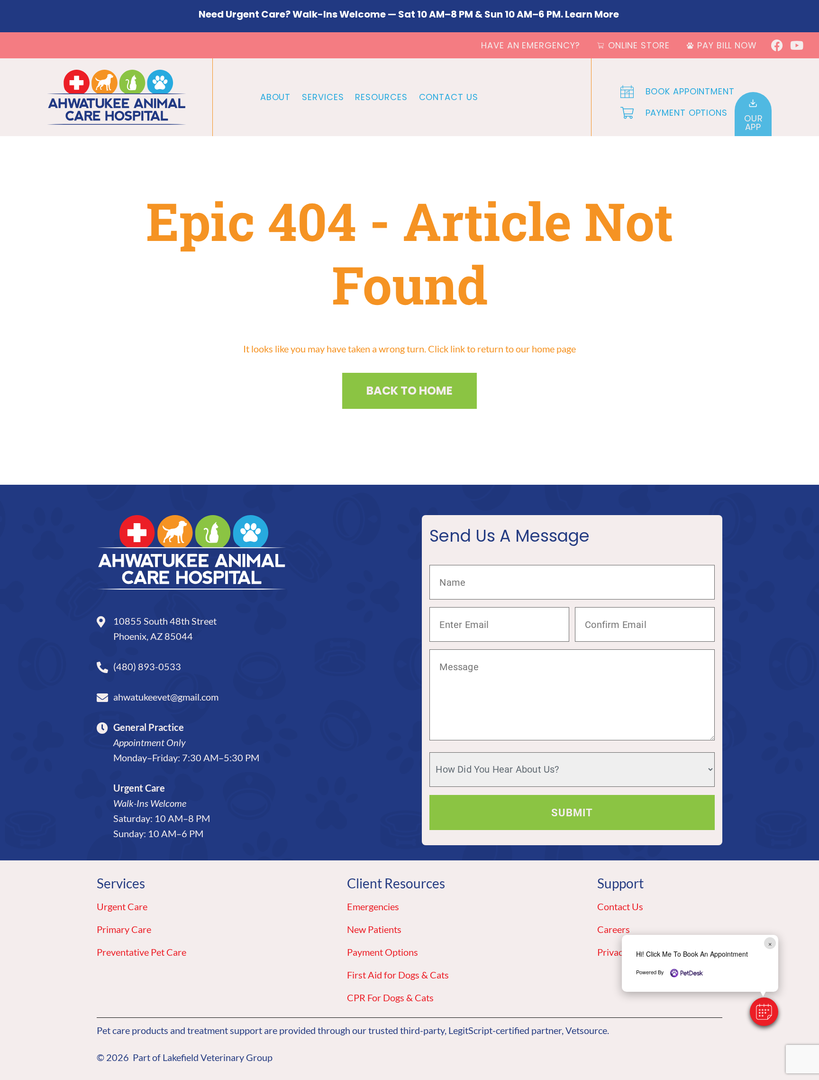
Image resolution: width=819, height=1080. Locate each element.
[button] (764, 1011)
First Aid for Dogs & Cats (398, 974)
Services (323, 97)
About (275, 97)
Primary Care (124, 929)
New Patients (374, 929)
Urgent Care (122, 906)
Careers (613, 929)
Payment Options (382, 952)
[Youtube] (796, 45)
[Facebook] (777, 45)
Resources (381, 97)
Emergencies (373, 906)
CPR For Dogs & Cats (390, 997)
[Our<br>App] (752, 103)
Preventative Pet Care (141, 952)
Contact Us (448, 97)
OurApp (753, 122)
